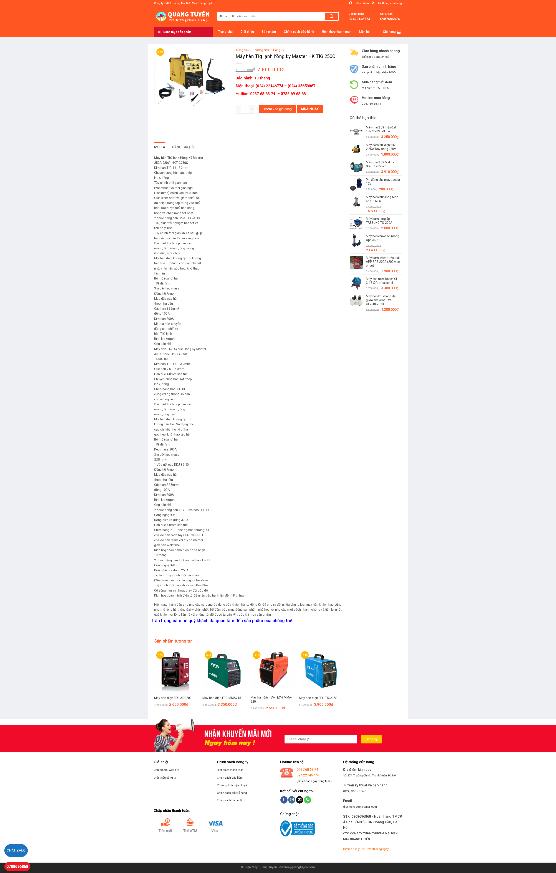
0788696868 (17, 866)
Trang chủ (242, 50)
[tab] (159, 147)
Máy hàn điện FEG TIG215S (318, 698)
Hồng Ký (278, 50)
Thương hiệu (261, 50)
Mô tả (159, 147)
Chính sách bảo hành (230, 777)
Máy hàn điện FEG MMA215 (221, 698)
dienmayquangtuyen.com (297, 867)
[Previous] (154, 683)
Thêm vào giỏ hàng (277, 109)
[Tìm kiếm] (332, 16)
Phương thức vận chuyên (232, 785)
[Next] (342, 683)
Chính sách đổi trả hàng (232, 792)
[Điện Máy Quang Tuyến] (182, 16)
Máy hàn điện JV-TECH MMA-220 (271, 700)
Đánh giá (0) (183, 147)
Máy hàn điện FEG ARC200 (173, 698)
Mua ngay (310, 109)
